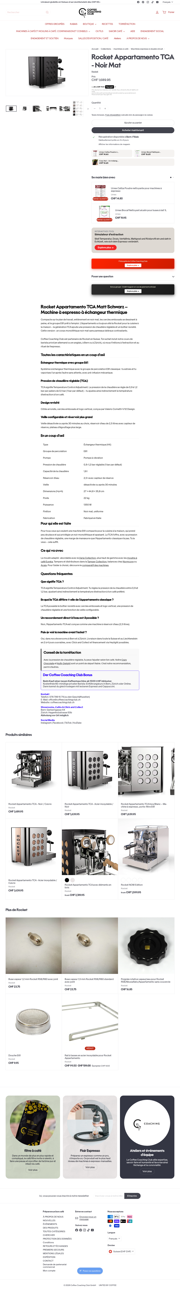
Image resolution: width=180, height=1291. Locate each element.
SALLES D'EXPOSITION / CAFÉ (93, 38)
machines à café (120, 49)
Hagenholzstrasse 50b (60, 712)
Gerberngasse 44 (56, 709)
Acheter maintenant (133, 130)
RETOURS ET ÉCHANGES (55, 1246)
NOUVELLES (49, 1220)
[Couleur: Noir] (129, 880)
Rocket (22, 909)
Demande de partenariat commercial (55, 1265)
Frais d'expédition (113, 115)
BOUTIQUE (88, 24)
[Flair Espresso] (90, 1123)
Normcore (128, 561)
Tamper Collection (97, 561)
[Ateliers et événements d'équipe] (147, 1123)
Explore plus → (105, 247)
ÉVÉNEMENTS (50, 1224)
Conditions (48, 1242)
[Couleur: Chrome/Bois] (72, 880)
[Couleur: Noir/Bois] (67, 880)
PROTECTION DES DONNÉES (57, 1238)
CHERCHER (49, 1235)
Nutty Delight (63, 663)
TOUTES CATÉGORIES (54, 1231)
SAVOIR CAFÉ (116, 31)
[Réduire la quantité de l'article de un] (95, 108)
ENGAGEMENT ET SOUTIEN (44, 38)
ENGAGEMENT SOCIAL (152, 31)
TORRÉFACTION (127, 24)
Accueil (95, 49)
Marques (68, 38)
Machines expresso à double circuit (147, 49)
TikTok (68, 722)
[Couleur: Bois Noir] (134, 880)
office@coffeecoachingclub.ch (64, 699)
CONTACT (48, 1260)
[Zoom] (47, 72)
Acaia (44, 565)
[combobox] (28, 12)
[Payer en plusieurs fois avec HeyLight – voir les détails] (115, 87)
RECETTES (107, 24)
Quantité (96, 102)
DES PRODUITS (50, 1227)
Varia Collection (87, 558)
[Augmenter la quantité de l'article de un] (105, 108)
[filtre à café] (33, 1123)
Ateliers (117, 38)
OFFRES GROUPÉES (54, 24)
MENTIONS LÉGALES (53, 1253)
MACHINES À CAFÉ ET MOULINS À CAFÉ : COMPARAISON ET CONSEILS (52, 31)
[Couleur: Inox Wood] (140, 880)
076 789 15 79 (56, 696)
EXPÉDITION (49, 1257)
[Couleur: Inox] (123, 880)
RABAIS (73, 24)
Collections (106, 49)
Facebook (58, 722)
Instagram (46, 722)
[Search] (47, 12)
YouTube (77, 722)
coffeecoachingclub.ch (62, 702)
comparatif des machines (95, 565)
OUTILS (99, 31)
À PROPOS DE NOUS (137, 38)
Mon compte (49, 1270)
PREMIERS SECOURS (53, 1249)
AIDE (132, 31)
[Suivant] (86, 108)
